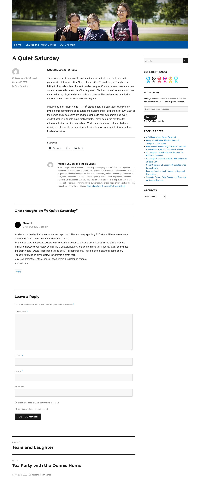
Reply (18, 271)
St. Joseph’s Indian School (41, 44)
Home (18, 44)
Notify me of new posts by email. (33, 409)
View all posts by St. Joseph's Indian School (106, 186)
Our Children (67, 44)
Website (20, 386)
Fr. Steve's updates (21, 86)
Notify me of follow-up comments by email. (38, 403)
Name (19, 355)
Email (19, 371)
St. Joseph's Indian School (24, 78)
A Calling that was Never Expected (161, 137)
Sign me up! (151, 117)
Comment (21, 311)
